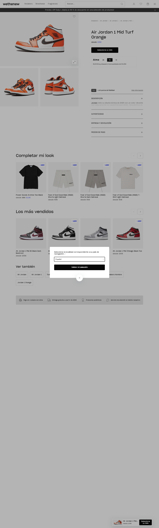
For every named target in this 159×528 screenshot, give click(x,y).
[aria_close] (79, 278)
